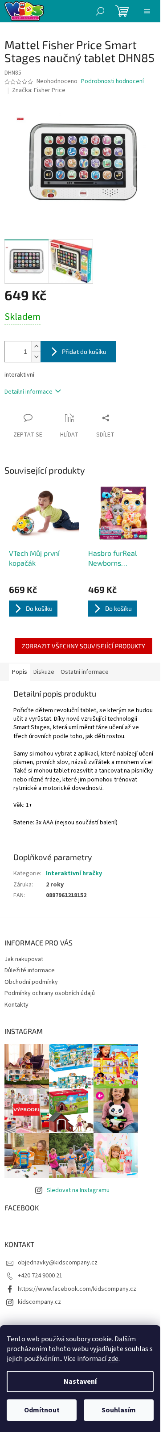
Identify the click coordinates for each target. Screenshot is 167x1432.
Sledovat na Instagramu (78, 1190)
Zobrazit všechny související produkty (83, 646)
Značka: (38, 90)
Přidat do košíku (84, 351)
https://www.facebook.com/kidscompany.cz (77, 1289)
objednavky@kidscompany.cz (58, 1262)
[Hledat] (100, 11)
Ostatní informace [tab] (85, 672)
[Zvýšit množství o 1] (36, 346)
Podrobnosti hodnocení (112, 81)
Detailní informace (28, 391)
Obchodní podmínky (31, 982)
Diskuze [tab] (43, 672)
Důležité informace (29, 970)
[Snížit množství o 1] (36, 357)
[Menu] (147, 11)
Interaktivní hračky (74, 873)
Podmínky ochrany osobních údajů (49, 993)
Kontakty (16, 1004)
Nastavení (80, 1381)
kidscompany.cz (39, 1302)
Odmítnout (42, 1410)
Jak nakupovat (23, 959)
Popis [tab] (19, 672)
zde (113, 1359)
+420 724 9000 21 (40, 1275)
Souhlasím (119, 1410)
